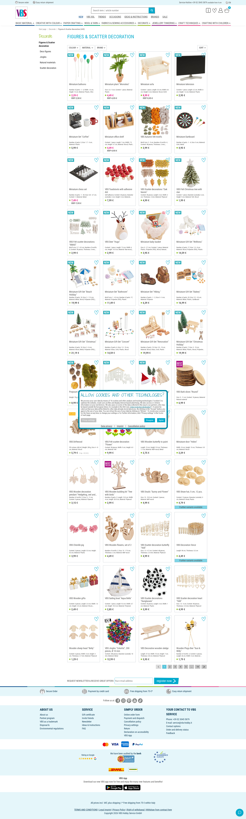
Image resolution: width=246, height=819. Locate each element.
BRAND (100, 47)
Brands (155, 16)
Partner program (47, 718)
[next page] (204, 667)
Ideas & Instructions (136, 16)
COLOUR (72, 47)
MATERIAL (86, 47)
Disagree (149, 420)
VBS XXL (90, 16)
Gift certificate (88, 714)
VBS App (128, 735)
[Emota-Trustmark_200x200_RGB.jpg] (160, 757)
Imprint (120, 426)
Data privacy (106, 426)
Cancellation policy (132, 721)
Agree (161, 420)
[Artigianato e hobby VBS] (21, 12)
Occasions (115, 16)
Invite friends (88, 718)
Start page (42, 29)
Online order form (132, 714)
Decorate (52, 29)
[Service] (208, 10)
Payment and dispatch (134, 718)
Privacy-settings (131, 725)
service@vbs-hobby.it (182, 722)
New (81, 16)
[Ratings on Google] (88, 757)
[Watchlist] (214, 10)
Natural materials (47, 62)
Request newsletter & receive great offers (90, 681)
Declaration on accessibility (136, 732)
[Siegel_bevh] (125, 758)
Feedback (170, 733)
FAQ (84, 728)
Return (127, 728)
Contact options (173, 726)
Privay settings (88, 420)
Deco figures (45, 51)
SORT (201, 47)
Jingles (43, 57)
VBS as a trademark (49, 721)
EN (230, 2)
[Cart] (227, 10)
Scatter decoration (48, 68)
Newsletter (86, 721)
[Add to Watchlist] (96, 55)
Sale (164, 16)
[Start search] (152, 10)
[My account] (221, 10)
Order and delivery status (177, 729)
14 (198, 667)
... (191, 667)
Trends (102, 16)
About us (44, 714)
